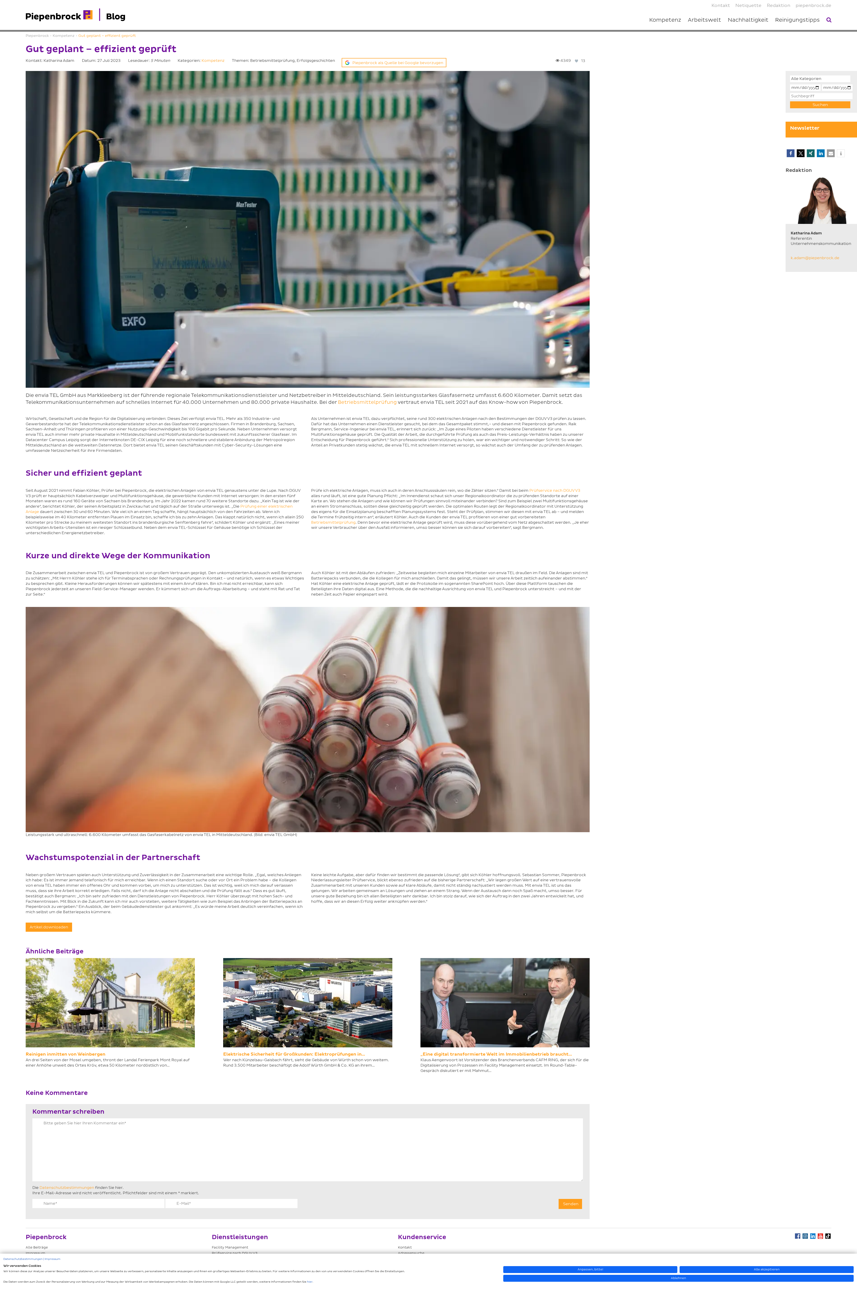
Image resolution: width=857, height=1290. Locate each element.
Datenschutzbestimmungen (67, 1187)
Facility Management (230, 1247)
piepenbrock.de (813, 5)
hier (309, 1282)
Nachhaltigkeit (748, 20)
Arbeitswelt (704, 20)
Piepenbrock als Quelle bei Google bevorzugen (397, 62)
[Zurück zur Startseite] (75, 15)
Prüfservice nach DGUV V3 (554, 490)
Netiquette (748, 5)
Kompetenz (213, 60)
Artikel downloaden (49, 927)
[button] (791, 153)
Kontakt (405, 1247)
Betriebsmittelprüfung (367, 402)
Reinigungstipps (797, 20)
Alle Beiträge (37, 1247)
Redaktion (778, 5)
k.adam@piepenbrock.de (815, 258)
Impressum (52, 1259)
